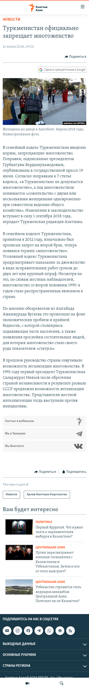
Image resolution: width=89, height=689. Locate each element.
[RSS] (70, 630)
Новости (11, 20)
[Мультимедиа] (27, 683)
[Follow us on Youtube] (7, 630)
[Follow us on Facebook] (28, 630)
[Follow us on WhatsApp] (49, 630)
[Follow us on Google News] (59, 630)
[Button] (75, 57)
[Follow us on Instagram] (17, 630)
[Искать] (61, 683)
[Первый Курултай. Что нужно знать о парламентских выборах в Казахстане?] (19, 527)
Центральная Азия (50, 547)
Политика (44, 522)
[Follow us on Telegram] (38, 630)
